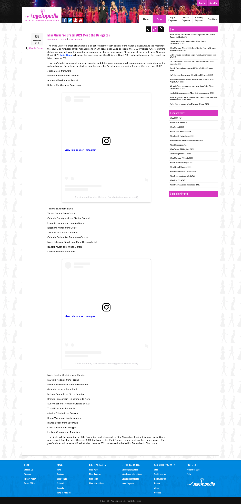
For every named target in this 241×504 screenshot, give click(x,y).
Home (146, 19)
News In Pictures (64, 492)
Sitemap (27, 474)
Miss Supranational (130, 469)
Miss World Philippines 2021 (182, 149)
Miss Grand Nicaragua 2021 (181, 162)
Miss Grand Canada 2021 (180, 167)
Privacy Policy (30, 478)
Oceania (157, 492)
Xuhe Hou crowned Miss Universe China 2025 (189, 104)
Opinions (60, 474)
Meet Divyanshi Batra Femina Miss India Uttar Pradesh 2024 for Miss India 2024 (193, 98)
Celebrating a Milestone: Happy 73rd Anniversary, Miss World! (193, 56)
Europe (157, 483)
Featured (60, 483)
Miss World (93, 469)
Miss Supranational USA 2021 (182, 176)
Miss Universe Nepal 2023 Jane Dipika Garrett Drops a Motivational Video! (193, 49)
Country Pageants (199, 19)
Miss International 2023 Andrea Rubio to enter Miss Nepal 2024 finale (192, 80)
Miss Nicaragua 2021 (178, 145)
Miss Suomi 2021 (177, 127)
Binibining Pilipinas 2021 (180, 154)
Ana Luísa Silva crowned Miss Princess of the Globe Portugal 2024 (191, 62)
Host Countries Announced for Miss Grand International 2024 (188, 42)
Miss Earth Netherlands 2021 (182, 136)
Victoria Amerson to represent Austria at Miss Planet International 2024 (192, 87)
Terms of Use (29, 483)
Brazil (63, 39)
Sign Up (213, 3)
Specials (60, 488)
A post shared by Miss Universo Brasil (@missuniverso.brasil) (106, 197)
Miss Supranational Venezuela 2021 (185, 185)
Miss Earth (93, 478)
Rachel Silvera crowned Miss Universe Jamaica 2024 (192, 93)
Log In (202, 3)
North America (160, 478)
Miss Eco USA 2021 (178, 180)
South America (75, 39)
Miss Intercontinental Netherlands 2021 (186, 140)
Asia (156, 469)
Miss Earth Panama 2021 (180, 131)
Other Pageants (186, 19)
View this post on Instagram (80, 150)
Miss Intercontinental (130, 478)
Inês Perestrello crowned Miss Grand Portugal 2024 (191, 75)
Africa (156, 488)
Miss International (96, 483)
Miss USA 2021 (176, 118)
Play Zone (212, 19)
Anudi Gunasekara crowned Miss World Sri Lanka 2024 (191, 69)
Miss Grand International (132, 474)
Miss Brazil (52, 39)
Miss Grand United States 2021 (183, 171)
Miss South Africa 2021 (179, 123)
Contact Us (28, 469)
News (159, 19)
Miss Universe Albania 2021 (181, 158)
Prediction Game (194, 469)
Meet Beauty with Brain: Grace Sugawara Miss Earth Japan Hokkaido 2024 (192, 36)
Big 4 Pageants (172, 19)
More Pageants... (129, 483)
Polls (189, 474)
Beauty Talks (62, 478)
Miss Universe (95, 474)
